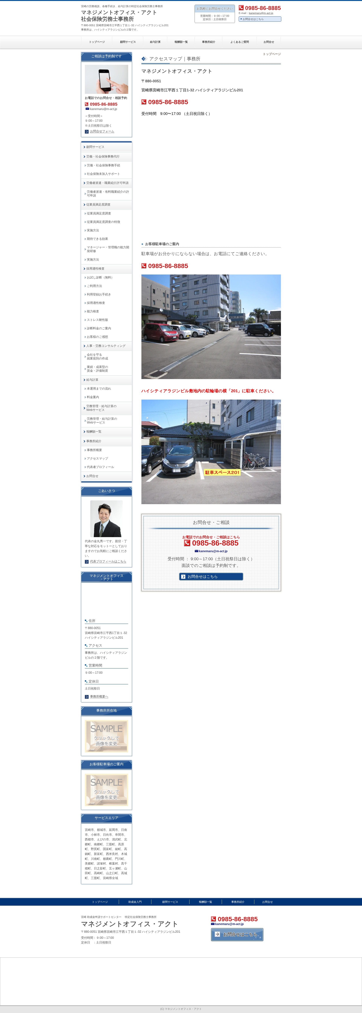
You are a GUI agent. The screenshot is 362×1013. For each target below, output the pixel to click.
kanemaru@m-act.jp (261, 13)
